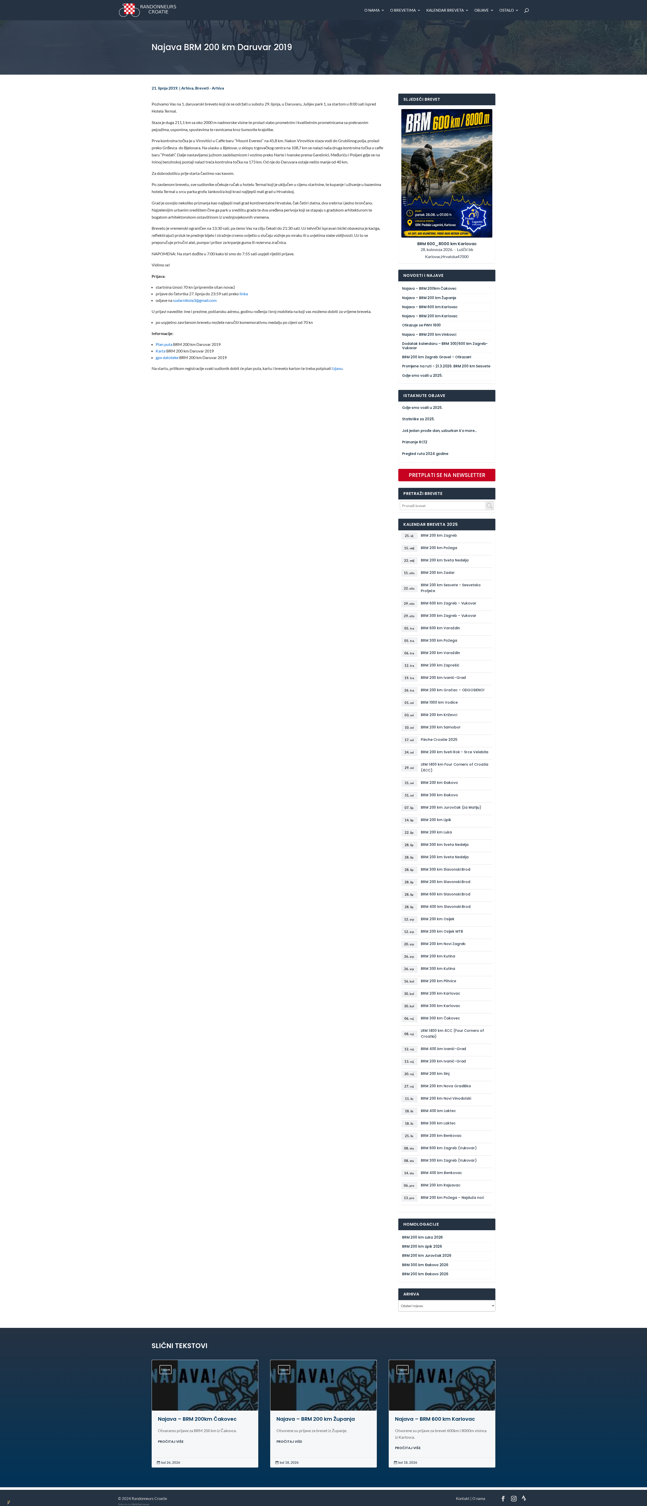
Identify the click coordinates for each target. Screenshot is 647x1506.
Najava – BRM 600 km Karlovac (430, 307)
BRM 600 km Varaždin (440, 628)
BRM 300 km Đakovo (439, 795)
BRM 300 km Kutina (438, 968)
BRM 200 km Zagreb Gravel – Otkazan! (436, 357)
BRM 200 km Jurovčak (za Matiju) (451, 807)
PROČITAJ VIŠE (170, 1441)
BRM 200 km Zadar (438, 572)
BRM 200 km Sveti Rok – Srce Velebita (454, 752)
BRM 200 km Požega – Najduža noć (452, 1197)
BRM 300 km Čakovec (440, 1018)
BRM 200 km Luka (436, 832)
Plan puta (164, 344)
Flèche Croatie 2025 (439, 739)
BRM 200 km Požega (439, 547)
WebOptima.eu (140, 1504)
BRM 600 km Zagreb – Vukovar (448, 603)
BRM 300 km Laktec (438, 1123)
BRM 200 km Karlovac (440, 993)
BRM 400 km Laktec (438, 1110)
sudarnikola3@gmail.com (195, 300)
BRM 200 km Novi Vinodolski (446, 1098)
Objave (481, 10)
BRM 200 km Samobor (441, 727)
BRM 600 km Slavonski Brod (445, 894)
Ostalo (506, 10)
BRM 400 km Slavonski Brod (446, 906)
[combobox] (447, 505)
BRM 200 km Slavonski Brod (445, 881)
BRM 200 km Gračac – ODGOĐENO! (452, 690)
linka (244, 293)
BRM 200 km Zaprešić (440, 665)
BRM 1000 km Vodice (439, 702)
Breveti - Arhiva (209, 88)
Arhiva (187, 88)
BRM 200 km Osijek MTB (442, 931)
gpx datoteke (167, 357)
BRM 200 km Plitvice (438, 981)
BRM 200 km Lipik (436, 819)
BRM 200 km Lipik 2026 (422, 1246)
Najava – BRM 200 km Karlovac (430, 316)
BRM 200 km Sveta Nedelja (445, 560)
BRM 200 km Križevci (439, 714)
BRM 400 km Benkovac (441, 1172)
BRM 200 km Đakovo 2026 (425, 1274)
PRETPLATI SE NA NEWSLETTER (447, 475)
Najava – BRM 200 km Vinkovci (429, 334)
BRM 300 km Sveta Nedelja (445, 844)
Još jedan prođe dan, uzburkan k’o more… (439, 431)
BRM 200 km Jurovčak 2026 (426, 1255)
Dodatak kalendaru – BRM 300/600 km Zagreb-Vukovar (445, 346)
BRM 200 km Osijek (437, 919)
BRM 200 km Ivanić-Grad (443, 677)
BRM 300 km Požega (439, 640)
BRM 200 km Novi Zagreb (443, 943)
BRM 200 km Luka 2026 (422, 1237)
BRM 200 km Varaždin (440, 652)
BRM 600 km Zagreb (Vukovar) (449, 1148)
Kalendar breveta (445, 10)
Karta (161, 350)
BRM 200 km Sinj (435, 1073)
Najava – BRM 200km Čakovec (429, 288)
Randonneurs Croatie (149, 1498)
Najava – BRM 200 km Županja (429, 298)
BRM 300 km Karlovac (440, 1005)
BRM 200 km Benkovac (441, 1135)
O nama (372, 10)
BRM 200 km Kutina (438, 956)
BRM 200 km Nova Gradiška (446, 1086)
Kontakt (463, 1498)
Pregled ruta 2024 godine (425, 454)
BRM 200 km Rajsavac (440, 1185)
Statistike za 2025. (418, 419)
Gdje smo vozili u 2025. (422, 375)
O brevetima (403, 10)
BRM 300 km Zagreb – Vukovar (448, 615)
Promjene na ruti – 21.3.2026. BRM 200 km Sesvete (446, 366)
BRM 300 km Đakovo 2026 (425, 1265)
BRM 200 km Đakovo (439, 782)
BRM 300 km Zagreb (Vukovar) (449, 1160)
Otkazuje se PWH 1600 (421, 325)
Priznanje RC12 (414, 442)
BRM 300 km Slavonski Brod (445, 869)
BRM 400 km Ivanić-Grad (443, 1048)
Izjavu (337, 368)
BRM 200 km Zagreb (439, 535)
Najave (165, 1369)
